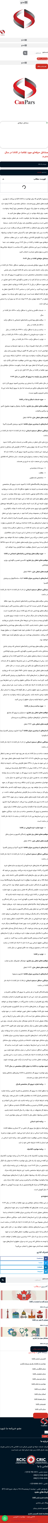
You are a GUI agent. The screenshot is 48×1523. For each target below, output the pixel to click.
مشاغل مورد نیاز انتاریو (40, 1338)
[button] (24, 2)
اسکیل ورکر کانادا (40, 1394)
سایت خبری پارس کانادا (40, 1497)
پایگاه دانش (39, 172)
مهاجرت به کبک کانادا (39, 1384)
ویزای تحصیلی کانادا (39, 1374)
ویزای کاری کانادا (40, 1409)
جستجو (45, 52)
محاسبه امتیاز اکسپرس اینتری (38, 1513)
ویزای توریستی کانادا (39, 1379)
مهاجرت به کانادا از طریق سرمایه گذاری (33, 1364)
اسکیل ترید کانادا (40, 1389)
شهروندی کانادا (41, 1404)
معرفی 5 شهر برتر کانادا (40, 1320)
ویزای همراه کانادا (40, 1399)
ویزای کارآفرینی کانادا (39, 1369)
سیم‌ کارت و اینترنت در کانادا (38, 1301)
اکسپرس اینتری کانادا (39, 1359)
